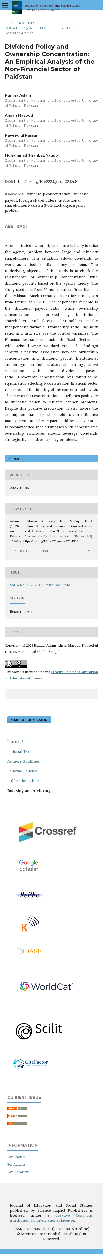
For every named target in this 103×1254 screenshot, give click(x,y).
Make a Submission (29, 720)
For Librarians (19, 1172)
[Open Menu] (5, 5)
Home (10, 23)
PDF (16, 459)
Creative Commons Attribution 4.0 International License (51, 1218)
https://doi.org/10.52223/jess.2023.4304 (47, 181)
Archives (27, 23)
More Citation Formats (32, 551)
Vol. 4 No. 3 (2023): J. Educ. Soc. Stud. (38, 28)
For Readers (17, 1157)
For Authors (17, 1164)
